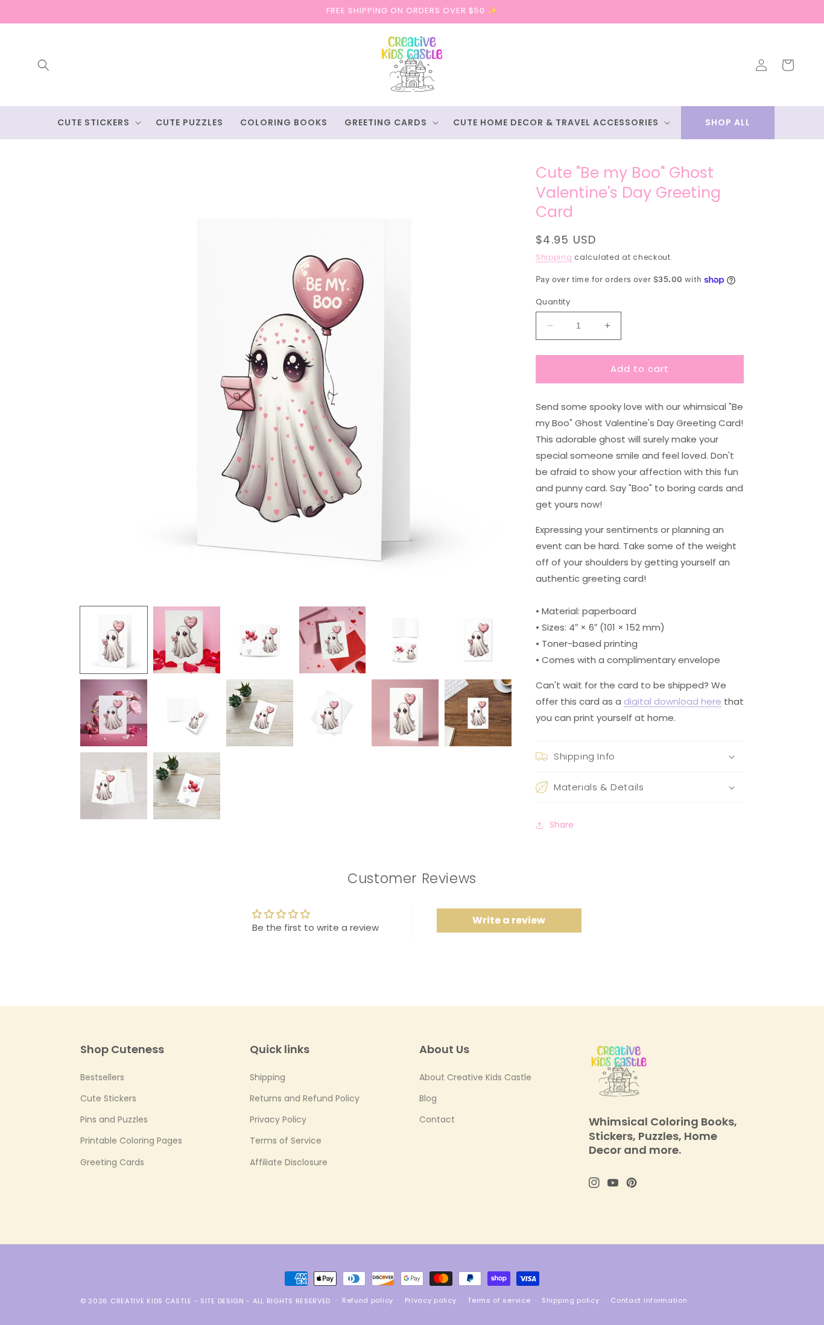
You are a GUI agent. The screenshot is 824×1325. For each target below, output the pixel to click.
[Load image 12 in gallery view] (478, 712)
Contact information (648, 1300)
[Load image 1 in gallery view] (113, 639)
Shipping (554, 257)
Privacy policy (431, 1300)
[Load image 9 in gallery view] (259, 712)
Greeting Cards (112, 1162)
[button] (43, 65)
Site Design (222, 1301)
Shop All (727, 122)
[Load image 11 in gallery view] (405, 712)
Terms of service (498, 1300)
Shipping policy (571, 1300)
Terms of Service (286, 1141)
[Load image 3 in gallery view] (259, 639)
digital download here (672, 701)
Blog (428, 1098)
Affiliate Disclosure (289, 1162)
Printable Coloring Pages (131, 1141)
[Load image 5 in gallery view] (405, 639)
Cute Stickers (108, 1098)
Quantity (553, 301)
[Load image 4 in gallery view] (332, 639)
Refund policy (367, 1300)
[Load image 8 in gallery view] (186, 712)
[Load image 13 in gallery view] (113, 785)
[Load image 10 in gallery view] (332, 712)
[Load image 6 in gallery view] (478, 639)
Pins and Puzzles (114, 1119)
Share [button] (562, 825)
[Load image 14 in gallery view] (186, 785)
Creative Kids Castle (151, 1301)
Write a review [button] (508, 920)
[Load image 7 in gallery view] (113, 712)
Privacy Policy (278, 1119)
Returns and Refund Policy (305, 1098)
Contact (437, 1119)
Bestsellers (102, 1077)
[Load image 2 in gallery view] (186, 639)
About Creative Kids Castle (475, 1077)
